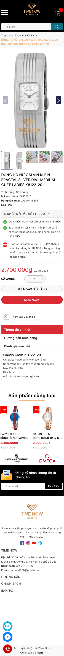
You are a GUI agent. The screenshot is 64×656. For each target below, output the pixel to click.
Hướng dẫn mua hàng (20, 338)
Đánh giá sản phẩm (18, 346)
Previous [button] (3, 429)
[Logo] (32, 11)
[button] (58, 100)
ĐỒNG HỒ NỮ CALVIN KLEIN (17, 437)
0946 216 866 (24, 565)
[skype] (40, 542)
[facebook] (22, 542)
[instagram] (28, 542)
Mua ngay (32, 300)
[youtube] (34, 542)
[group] (32, 100)
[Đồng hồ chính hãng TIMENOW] (16, 458)
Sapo (40, 652)
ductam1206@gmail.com (24, 570)
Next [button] (60, 429)
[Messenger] (7, 637)
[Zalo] (7, 626)
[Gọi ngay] (7, 649)
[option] (47, 429)
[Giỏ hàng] (58, 12)
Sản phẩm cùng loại (32, 395)
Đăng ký (53, 486)
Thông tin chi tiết (17, 329)
